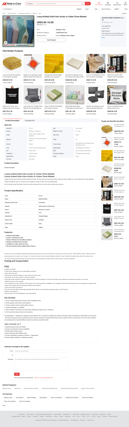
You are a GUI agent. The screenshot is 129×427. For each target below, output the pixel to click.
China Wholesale (57, 414)
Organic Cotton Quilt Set (87, 388)
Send (17, 374)
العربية (73, 416)
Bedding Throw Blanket (72, 397)
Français (42, 416)
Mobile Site (102, 414)
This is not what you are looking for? (24, 377)
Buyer (87, 9)
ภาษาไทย (93, 416)
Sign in (125, 4)
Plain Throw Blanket (24, 401)
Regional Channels (85, 414)
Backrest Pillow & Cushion (31, 388)
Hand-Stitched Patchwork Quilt (69, 388)
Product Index (95, 414)
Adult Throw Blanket (87, 397)
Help (96, 9)
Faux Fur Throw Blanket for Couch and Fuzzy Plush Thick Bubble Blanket (119, 178)
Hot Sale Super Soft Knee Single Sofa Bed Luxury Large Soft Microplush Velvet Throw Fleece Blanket (119, 151)
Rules (126, 9)
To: (12, 355)
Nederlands (68, 416)
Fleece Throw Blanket (10, 401)
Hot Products (21, 414)
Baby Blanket (43, 397)
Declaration (82, 420)
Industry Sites (76, 414)
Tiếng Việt (104, 416)
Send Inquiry (51, 40)
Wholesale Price (67, 414)
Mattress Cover (7, 388)
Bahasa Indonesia (113, 416)
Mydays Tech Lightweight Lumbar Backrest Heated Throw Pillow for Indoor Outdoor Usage (119, 138)
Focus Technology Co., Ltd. (53, 420)
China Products (30, 414)
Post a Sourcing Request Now (44, 377)
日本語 (83, 416)
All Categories (8, 9)
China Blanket (19, 397)
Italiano (56, 416)
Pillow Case (17, 388)
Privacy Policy (90, 420)
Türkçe (98, 416)
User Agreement (74, 420)
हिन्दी (88, 416)
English (23, 416)
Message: (10, 359)
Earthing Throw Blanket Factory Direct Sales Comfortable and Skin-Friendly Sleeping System (119, 165)
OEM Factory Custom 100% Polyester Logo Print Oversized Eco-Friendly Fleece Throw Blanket (119, 204)
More (103, 37)
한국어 (78, 416)
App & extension (105, 9)
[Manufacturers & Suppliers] (11, 3)
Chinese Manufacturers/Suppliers (44, 414)
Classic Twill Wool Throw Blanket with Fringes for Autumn (119, 230)
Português (35, 416)
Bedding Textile (8, 397)
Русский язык (49, 416)
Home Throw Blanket (56, 397)
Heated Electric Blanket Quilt (49, 388)
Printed (31, 144)
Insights (109, 414)
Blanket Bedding (31, 397)
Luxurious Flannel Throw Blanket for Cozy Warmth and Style (119, 125)
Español (29, 416)
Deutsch (61, 416)
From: (11, 351)
